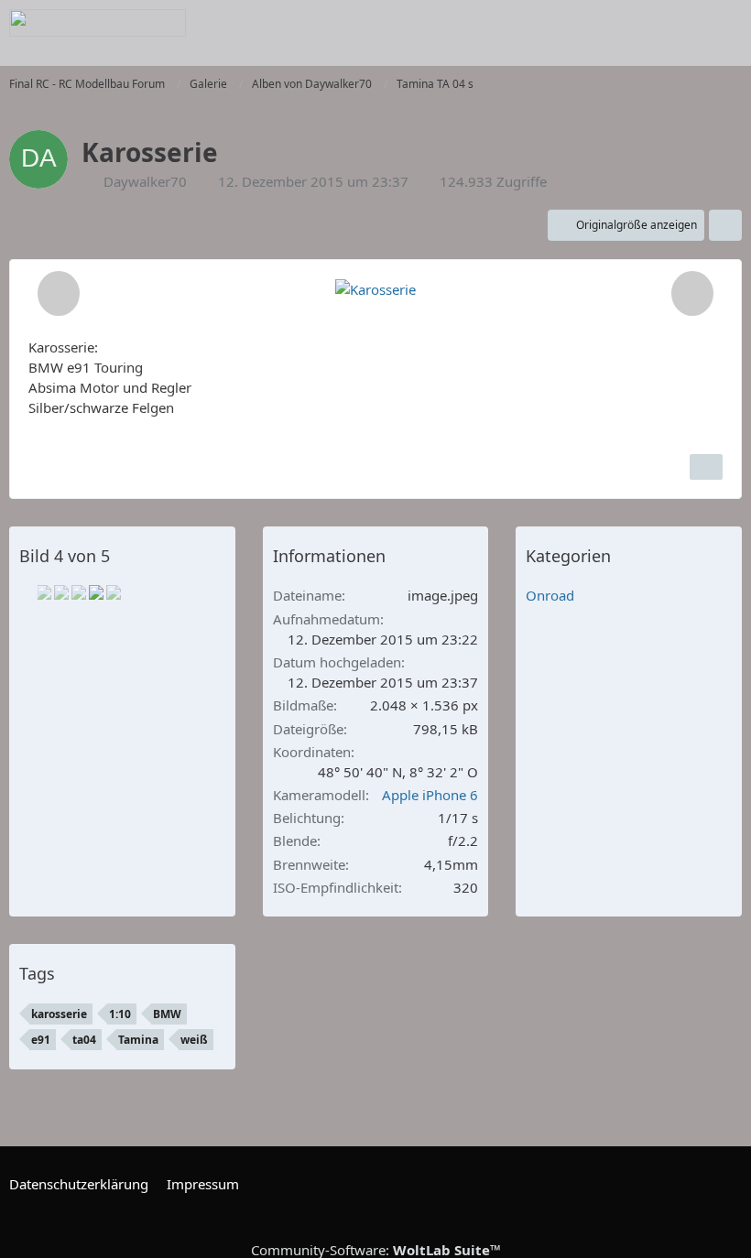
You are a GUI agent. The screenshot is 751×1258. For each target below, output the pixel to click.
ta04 (84, 1039)
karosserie (59, 1014)
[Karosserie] (44, 592)
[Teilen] (725, 225)
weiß (194, 1039)
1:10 (120, 1014)
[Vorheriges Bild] (59, 293)
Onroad (550, 595)
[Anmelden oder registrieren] (681, 23)
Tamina (138, 1039)
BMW (167, 1014)
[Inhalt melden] (706, 467)
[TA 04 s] (113, 592)
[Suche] (635, 23)
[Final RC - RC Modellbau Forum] (97, 23)
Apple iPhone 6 (430, 795)
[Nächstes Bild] (692, 293)
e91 (40, 1039)
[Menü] (727, 23)
